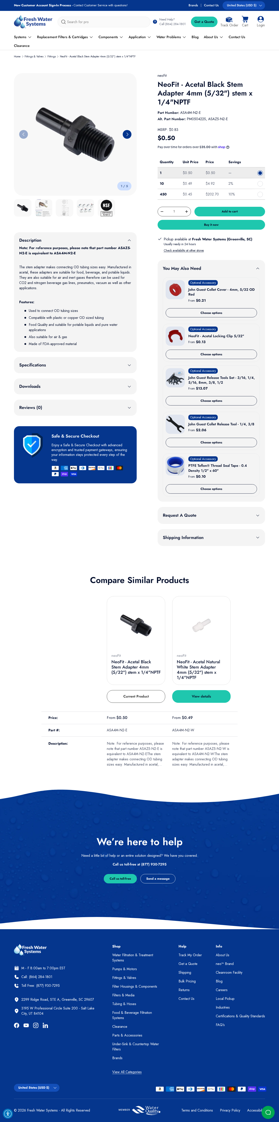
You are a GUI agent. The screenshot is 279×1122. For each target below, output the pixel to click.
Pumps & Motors (124, 968)
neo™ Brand (225, 963)
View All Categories (127, 1071)
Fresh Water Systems (42, 1110)
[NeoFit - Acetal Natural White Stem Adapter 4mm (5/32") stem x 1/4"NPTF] (201, 625)
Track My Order (190, 955)
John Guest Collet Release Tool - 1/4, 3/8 (221, 424)
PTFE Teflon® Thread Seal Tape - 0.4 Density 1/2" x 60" (217, 468)
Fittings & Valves (34, 56)
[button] (245, 21)
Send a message (158, 878)
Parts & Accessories (127, 1035)
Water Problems (169, 36)
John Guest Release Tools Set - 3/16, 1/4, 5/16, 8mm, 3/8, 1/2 (221, 380)
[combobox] (104, 22)
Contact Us (211, 5)
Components (108, 36)
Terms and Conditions (197, 1110)
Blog (195, 36)
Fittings (52, 56)
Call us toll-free (120, 878)
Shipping (185, 972)
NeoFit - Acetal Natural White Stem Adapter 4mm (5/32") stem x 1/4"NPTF (198, 670)
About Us (211, 36)
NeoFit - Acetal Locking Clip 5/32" (216, 336)
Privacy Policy (230, 1110)
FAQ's (220, 1024)
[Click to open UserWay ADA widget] (8, 1114)
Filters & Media (123, 995)
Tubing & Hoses (124, 1003)
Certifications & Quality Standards (240, 1016)
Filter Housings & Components (134, 986)
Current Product (136, 696)
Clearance (22, 45)
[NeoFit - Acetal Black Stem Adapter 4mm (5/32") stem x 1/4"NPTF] (136, 625)
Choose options (211, 313)
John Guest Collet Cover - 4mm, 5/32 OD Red (221, 292)
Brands (193, 5)
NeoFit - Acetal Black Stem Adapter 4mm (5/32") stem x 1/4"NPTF (98, 56)
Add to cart (230, 211)
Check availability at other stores (184, 250)
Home (17, 56)
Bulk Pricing (187, 981)
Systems (20, 36)
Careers (222, 989)
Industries (223, 1007)
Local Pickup (225, 998)
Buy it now (211, 224)
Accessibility (256, 1110)
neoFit (162, 75)
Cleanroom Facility (229, 972)
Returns (184, 989)
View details (201, 696)
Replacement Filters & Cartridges (62, 36)
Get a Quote (204, 21)
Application (137, 36)
